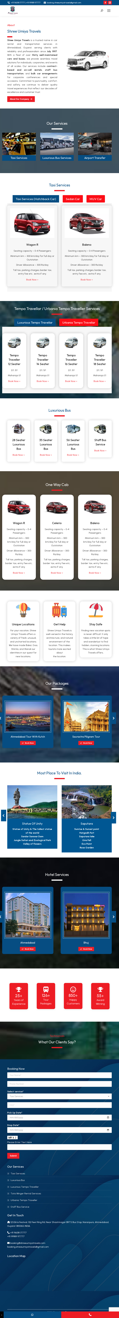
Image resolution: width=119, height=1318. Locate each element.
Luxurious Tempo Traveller (25, 1186)
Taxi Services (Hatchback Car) (36, 199)
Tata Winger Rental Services (26, 1193)
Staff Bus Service (20, 1206)
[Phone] (90, 1314)
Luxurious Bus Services (56, 158)
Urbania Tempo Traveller (24, 1200)
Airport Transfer (95, 158)
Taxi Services (19, 158)
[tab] (36, 199)
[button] (113, 718)
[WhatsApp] (32, 1314)
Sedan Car (73, 199)
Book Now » (32, 279)
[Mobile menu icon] (109, 10)
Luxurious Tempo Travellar (35, 322)
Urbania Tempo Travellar (78, 322)
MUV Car (96, 199)
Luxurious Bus (18, 1180)
